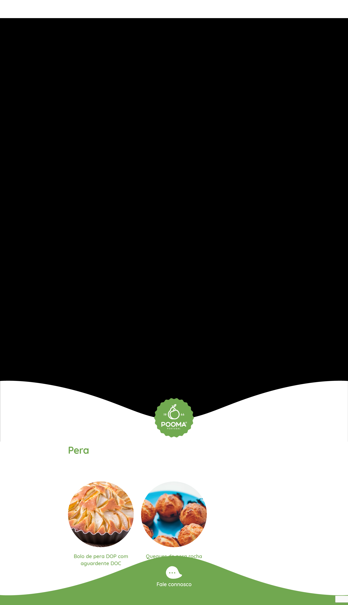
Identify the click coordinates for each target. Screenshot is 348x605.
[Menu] (15, 9)
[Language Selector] (331, 9)
